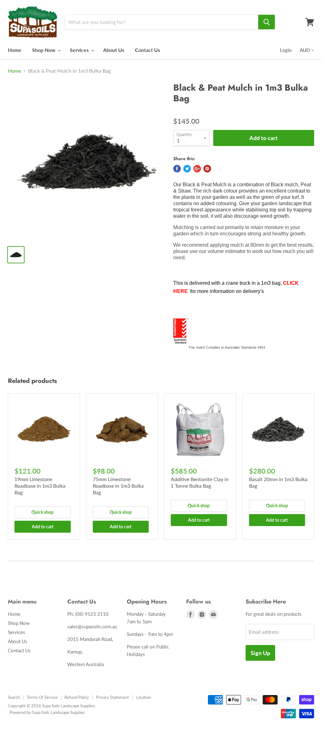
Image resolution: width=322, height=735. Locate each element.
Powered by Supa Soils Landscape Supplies (47, 712)
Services (80, 50)
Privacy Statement (112, 697)
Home (14, 50)
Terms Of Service (42, 697)
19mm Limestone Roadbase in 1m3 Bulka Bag (39, 485)
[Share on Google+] (197, 168)
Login (285, 50)
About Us (113, 50)
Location (143, 697)
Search (14, 697)
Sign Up (260, 652)
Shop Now (44, 50)
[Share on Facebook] (177, 168)
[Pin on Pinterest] (207, 168)
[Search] (266, 22)
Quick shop (42, 512)
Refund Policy (76, 697)
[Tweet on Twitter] (187, 168)
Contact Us (147, 50)
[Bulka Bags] (282, 283)
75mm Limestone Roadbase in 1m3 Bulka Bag (118, 485)
